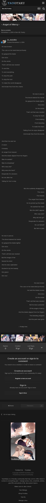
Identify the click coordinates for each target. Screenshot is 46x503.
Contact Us (19, 470)
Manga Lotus (23, 500)
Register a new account (23, 378)
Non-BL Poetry (20, 32)
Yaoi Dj (23, 497)
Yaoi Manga (23, 490)
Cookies (28, 470)
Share (11, 406)
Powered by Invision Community (23, 474)
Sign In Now (23, 393)
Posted (15, 42)
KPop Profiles (23, 493)
